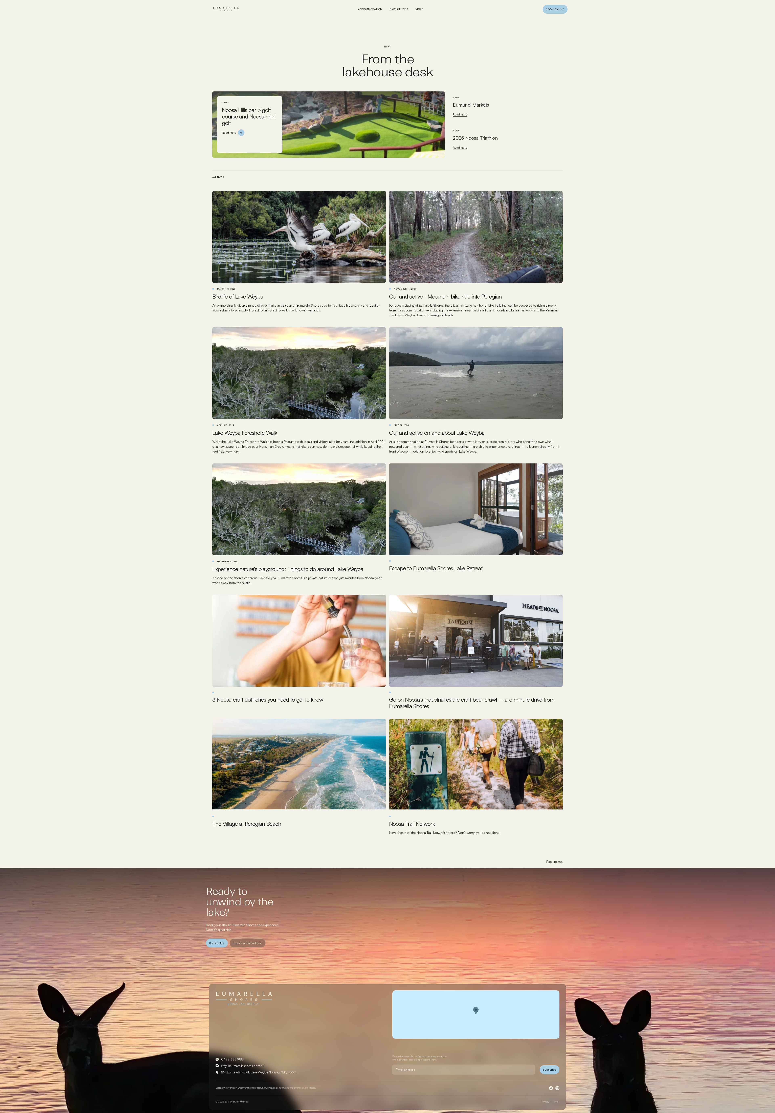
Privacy (545, 1101)
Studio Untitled (240, 1101)
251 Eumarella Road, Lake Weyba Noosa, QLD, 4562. (258, 1072)
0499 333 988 (232, 1059)
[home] (226, 10)
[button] (419, 9)
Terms (556, 1101)
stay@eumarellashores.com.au (242, 1066)
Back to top (554, 862)
